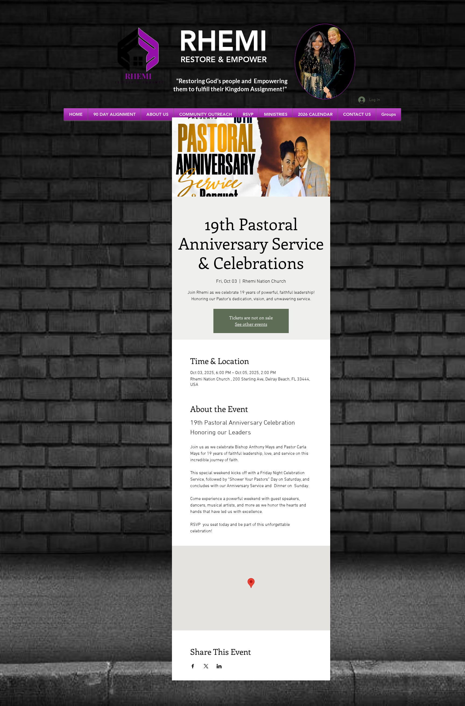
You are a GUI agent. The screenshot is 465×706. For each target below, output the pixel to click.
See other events (251, 324)
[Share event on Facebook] (192, 666)
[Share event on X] (206, 666)
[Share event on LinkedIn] (219, 666)
